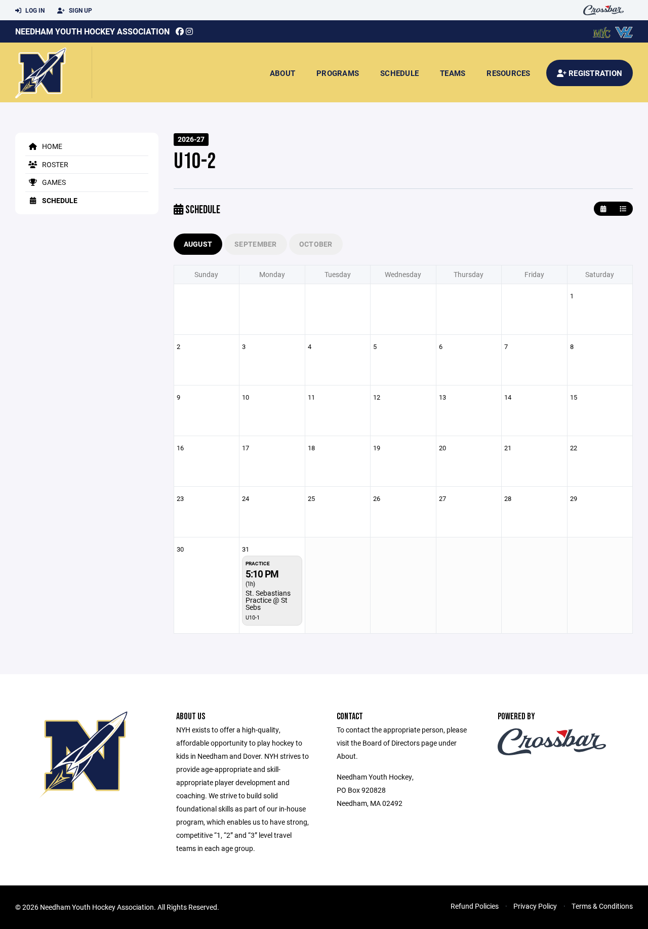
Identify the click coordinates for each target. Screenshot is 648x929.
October (316, 244)
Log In (34, 10)
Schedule (399, 73)
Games (53, 182)
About (282, 73)
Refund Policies (475, 906)
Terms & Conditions (602, 906)
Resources (508, 73)
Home (51, 146)
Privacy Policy (535, 906)
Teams (452, 73)
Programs (337, 73)
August (198, 244)
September (255, 244)
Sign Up (79, 10)
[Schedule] (623, 209)
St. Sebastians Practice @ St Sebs (268, 600)
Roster (54, 164)
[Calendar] (603, 209)
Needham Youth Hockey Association (92, 31)
